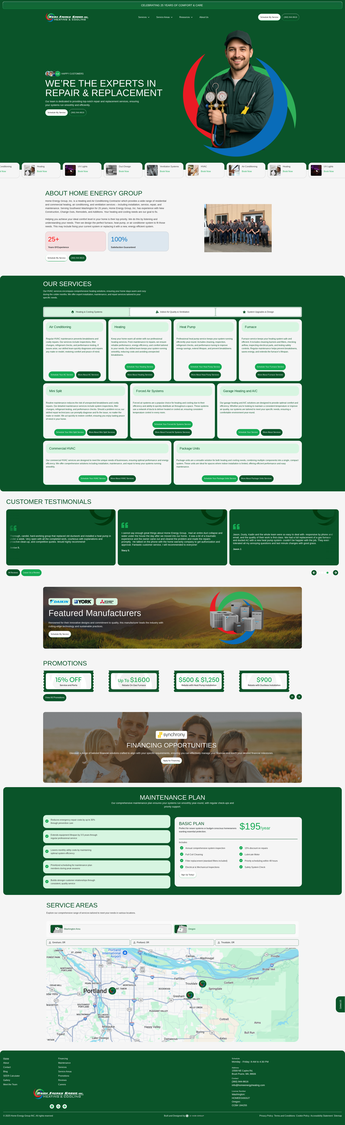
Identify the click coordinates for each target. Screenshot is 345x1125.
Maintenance (64, 1063)
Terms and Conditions (284, 1116)
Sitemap (338, 1116)
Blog (5, 1071)
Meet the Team (10, 1084)
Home (6, 1058)
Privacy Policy (266, 1116)
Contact (7, 1067)
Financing (63, 1058)
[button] (144, 17)
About (6, 1063)
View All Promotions (54, 697)
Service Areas (65, 1071)
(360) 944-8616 (240, 1081)
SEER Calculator (11, 1076)
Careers (62, 1084)
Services (62, 1067)
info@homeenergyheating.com (248, 1085)
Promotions (63, 1076)
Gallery (6, 1080)
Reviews (62, 1080)
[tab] (86, 312)
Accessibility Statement (321, 1116)
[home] (67, 17)
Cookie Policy (302, 1116)
